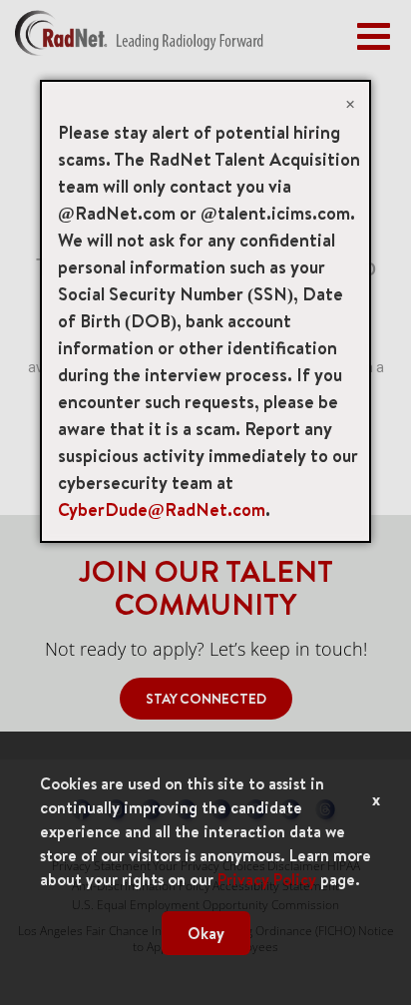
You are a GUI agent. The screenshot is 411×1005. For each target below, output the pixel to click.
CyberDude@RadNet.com (161, 509)
